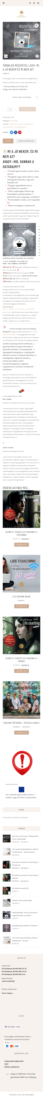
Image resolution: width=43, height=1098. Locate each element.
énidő (20, 124)
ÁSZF (6, 1064)
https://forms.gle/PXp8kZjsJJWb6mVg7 (19, 309)
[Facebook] (29, 3)
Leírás (8, 141)
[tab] (8, 141)
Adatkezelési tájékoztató (13, 1061)
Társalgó (14, 121)
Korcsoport (7, 94)
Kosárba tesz (27, 109)
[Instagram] (33, 3)
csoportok (13, 124)
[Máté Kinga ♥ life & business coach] (21, 14)
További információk (26, 141)
